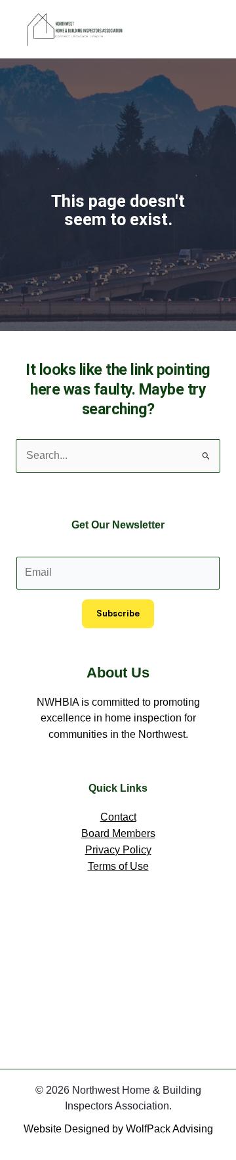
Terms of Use (118, 866)
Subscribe (118, 613)
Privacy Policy (118, 849)
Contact (118, 817)
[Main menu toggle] (206, 29)
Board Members (118, 833)
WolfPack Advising (169, 1128)
